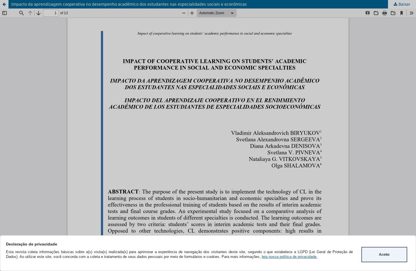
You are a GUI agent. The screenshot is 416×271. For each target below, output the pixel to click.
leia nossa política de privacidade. (290, 257)
